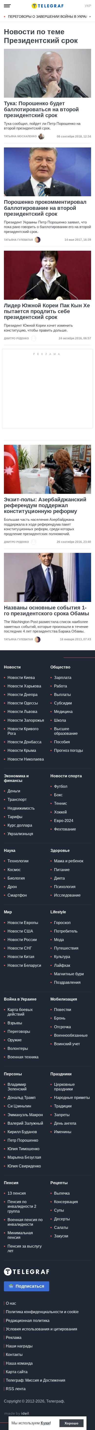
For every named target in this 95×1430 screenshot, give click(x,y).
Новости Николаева (26, 759)
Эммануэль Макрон (25, 1115)
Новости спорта (66, 776)
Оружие (15, 1040)
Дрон (12, 887)
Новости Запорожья (26, 720)
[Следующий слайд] (90, 17)
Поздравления (67, 982)
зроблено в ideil (17, 1413)
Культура (62, 957)
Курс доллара (20, 825)
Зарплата (62, 678)
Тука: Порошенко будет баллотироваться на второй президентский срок (41, 109)
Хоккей (60, 812)
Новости (12, 667)
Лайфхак (62, 965)
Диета (59, 878)
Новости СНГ (20, 948)
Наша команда (19, 1363)
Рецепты (59, 1183)
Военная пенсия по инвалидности (25, 1222)
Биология (16, 878)
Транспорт (17, 799)
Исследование (67, 895)
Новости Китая (21, 957)
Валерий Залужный (25, 1123)
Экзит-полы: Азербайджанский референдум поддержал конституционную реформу (45, 505)
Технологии (18, 861)
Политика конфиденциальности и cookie (42, 1312)
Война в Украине (20, 999)
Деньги (14, 791)
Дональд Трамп (22, 1098)
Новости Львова (22, 712)
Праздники (61, 1074)
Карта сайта (17, 1372)
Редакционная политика (27, 1321)
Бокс (58, 795)
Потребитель (65, 931)
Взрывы (15, 1023)
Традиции (63, 1106)
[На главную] (47, 6)
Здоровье (60, 850)
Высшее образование (66, 731)
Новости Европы (23, 923)
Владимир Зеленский (17, 1086)
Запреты (62, 1115)
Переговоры (19, 1031)
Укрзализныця (20, 834)
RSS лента (16, 1389)
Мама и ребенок (68, 861)
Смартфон (17, 895)
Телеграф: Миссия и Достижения (35, 1380)
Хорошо (71, 1423)
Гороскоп (62, 923)
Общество (60, 667)
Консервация (66, 1202)
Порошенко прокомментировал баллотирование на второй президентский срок (45, 208)
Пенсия (11, 1183)
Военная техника (23, 1057)
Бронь (59, 1018)
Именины (62, 1132)
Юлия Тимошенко (23, 1149)
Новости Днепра (23, 695)
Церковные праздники (64, 1086)
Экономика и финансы (16, 778)
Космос (14, 870)
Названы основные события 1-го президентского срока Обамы (46, 611)
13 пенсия (17, 1193)
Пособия (62, 742)
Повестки (62, 1010)
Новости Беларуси (24, 965)
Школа (60, 720)
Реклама (13, 1338)
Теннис (60, 803)
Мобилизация (63, 999)
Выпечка (62, 1193)
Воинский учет (67, 1044)
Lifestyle (58, 912)
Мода (59, 940)
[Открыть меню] (7, 6)
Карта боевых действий (20, 1012)
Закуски (61, 1236)
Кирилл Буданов (22, 1132)
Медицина (63, 712)
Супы (59, 1210)
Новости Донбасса (24, 742)
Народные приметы (72, 1098)
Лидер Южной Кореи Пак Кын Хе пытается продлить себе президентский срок (47, 311)
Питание (62, 870)
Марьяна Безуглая (24, 1157)
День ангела (65, 1123)
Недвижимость (21, 808)
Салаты (61, 1227)
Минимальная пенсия (20, 1235)
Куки (45, 1423)
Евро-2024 (63, 821)
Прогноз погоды (68, 750)
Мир (8, 912)
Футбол (60, 786)
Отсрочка (62, 1027)
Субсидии (63, 703)
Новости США (20, 931)
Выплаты (62, 695)
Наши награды (19, 1346)
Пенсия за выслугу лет (25, 1248)
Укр (88, 6)
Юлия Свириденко (24, 1166)
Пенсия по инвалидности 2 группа (22, 1206)
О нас (11, 1303)
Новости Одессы (23, 703)
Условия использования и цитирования (41, 1329)
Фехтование (65, 829)
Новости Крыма (22, 750)
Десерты (62, 1219)
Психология (65, 887)
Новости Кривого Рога (23, 731)
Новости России (22, 940)
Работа (60, 686)
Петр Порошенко (23, 1140)
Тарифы (15, 817)
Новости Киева (21, 678)
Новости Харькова (24, 686)
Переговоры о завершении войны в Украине (50, 16)
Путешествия (66, 948)
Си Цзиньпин (19, 1106)
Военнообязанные (71, 1035)
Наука (9, 850)
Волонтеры (18, 1048)
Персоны (13, 1074)
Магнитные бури (69, 974)
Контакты (14, 1355)
